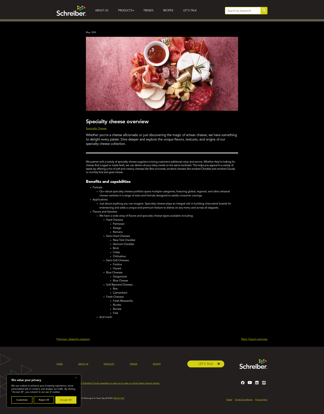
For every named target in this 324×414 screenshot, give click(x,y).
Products (125, 10)
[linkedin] (257, 384)
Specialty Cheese (96, 128)
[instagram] (264, 384)
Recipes (168, 10)
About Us (101, 10)
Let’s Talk (205, 364)
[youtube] (250, 384)
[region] (44, 391)
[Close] (77, 378)
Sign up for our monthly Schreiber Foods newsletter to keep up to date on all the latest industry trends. (109, 383)
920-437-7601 (118, 398)
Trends (148, 10)
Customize (22, 400)
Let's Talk (190, 10)
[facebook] (242, 384)
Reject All (44, 400)
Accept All (65, 400)
